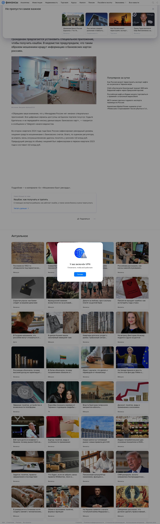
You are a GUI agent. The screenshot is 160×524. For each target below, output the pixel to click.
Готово (80, 274)
